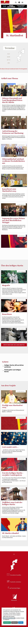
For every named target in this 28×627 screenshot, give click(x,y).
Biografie (6, 285)
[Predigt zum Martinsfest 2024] (14, 396)
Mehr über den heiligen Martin (14, 344)
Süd (9, 63)
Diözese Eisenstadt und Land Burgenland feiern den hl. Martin (12, 100)
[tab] (14, 366)
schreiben (15, 582)
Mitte (8, 60)
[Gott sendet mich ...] (14, 438)
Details (21, 622)
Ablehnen (14, 622)
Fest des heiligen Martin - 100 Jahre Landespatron (12, 474)
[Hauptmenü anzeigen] (22, 2)
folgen (15, 588)
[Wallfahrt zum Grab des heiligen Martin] (14, 493)
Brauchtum (7, 314)
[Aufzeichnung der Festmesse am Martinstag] (14, 122)
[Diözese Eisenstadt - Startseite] (5, 2)
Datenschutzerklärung (8, 618)
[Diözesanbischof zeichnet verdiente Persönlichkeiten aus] (14, 150)
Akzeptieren (7, 622)
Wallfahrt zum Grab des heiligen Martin (12, 503)
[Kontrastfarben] (19, 2)
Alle (8, 54)
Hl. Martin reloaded (10, 533)
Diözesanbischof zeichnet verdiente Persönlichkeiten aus (13, 161)
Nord (8, 57)
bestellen (15, 575)
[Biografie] (14, 276)
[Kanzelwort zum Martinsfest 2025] (14, 180)
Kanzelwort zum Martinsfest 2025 (9, 190)
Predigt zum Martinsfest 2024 (12, 406)
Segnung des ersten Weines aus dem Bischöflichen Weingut (13, 220)
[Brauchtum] (14, 305)
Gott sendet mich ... (10, 447)
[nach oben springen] (14, 554)
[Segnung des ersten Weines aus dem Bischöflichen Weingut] (14, 209)
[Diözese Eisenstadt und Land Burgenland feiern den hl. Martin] (14, 89)
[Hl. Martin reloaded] (14, 524)
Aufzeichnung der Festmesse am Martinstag (12, 132)
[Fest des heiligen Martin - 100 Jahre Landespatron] (14, 464)
